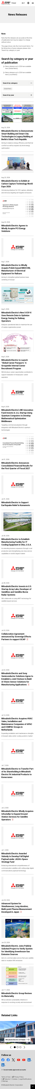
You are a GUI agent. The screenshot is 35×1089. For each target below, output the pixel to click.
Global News (7, 88)
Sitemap (5, 1081)
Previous (11, 1047)
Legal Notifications (25, 1079)
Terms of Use (5, 1077)
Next (24, 1047)
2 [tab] (17, 1047)
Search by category (10, 83)
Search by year (8, 95)
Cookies (14, 1079)
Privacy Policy (19, 1077)
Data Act (7, 1079)
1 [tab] (15, 1047)
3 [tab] (20, 1047)
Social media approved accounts (14, 1070)
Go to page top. (33, 1086)
